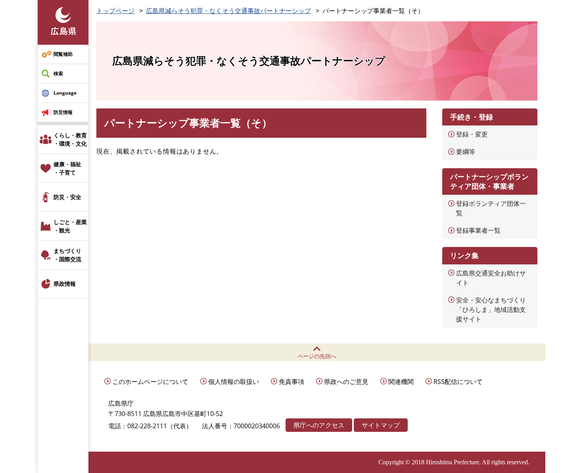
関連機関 (401, 381)
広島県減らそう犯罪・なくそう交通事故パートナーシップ (228, 10)
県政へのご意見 (346, 381)
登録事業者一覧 (478, 230)
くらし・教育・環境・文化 (70, 139)
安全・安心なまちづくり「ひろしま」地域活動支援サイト (491, 309)
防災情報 (63, 112)
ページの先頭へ (316, 356)
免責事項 (291, 381)
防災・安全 (67, 197)
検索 (58, 73)
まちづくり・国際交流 (67, 255)
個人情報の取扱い (233, 381)
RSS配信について (458, 381)
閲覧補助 (63, 54)
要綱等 (465, 151)
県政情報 (65, 283)
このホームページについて (150, 381)
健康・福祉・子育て (67, 168)
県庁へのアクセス (318, 425)
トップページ (115, 10)
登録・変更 (472, 134)
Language (65, 92)
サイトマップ (381, 425)
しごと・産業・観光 (70, 226)
